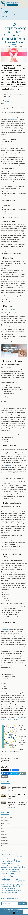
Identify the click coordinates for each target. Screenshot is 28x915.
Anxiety (16, 854)
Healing (21, 867)
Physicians (11, 758)
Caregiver (14, 859)
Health (4, 869)
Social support (5, 629)
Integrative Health (9, 880)
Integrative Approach (9, 876)
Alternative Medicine (7, 855)
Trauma (22, 890)
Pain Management (7, 886)
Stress (17, 890)
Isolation (22, 880)
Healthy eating (15, 872)
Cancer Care (14, 762)
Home (2, 14)
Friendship (15, 867)
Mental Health (21, 882)
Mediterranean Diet (12, 882)
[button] (26, 3)
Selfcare (13, 888)
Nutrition (5, 828)
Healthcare (14, 869)
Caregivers (20, 859)
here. (17, 549)
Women (3, 892)
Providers (5, 840)
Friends (10, 867)
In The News (6, 823)
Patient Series (6, 831)
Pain (22, 884)
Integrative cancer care (8, 878)
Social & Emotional (8, 890)
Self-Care (5, 888)
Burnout (15, 857)
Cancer (20, 857)
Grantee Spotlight (7, 817)
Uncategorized (5, 760)
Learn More (4, 755)
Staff (21, 46)
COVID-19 (19, 861)
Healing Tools (6, 820)
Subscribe (22, 903)
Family (6, 867)
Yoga (16, 892)
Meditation (3, 882)
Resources (17, 758)
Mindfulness (4, 884)
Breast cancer (7, 762)
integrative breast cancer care (15, 101)
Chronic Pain (6, 861)
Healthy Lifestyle (9, 874)
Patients (5, 758)
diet (12, 863)
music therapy (10, 309)
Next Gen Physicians (8, 826)
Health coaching (5, 871)
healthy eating (11, 465)
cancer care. (14, 119)
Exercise (3, 867)
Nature (9, 884)
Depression (5, 863)
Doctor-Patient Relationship (11, 865)
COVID (14, 861)
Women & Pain (10, 892)
